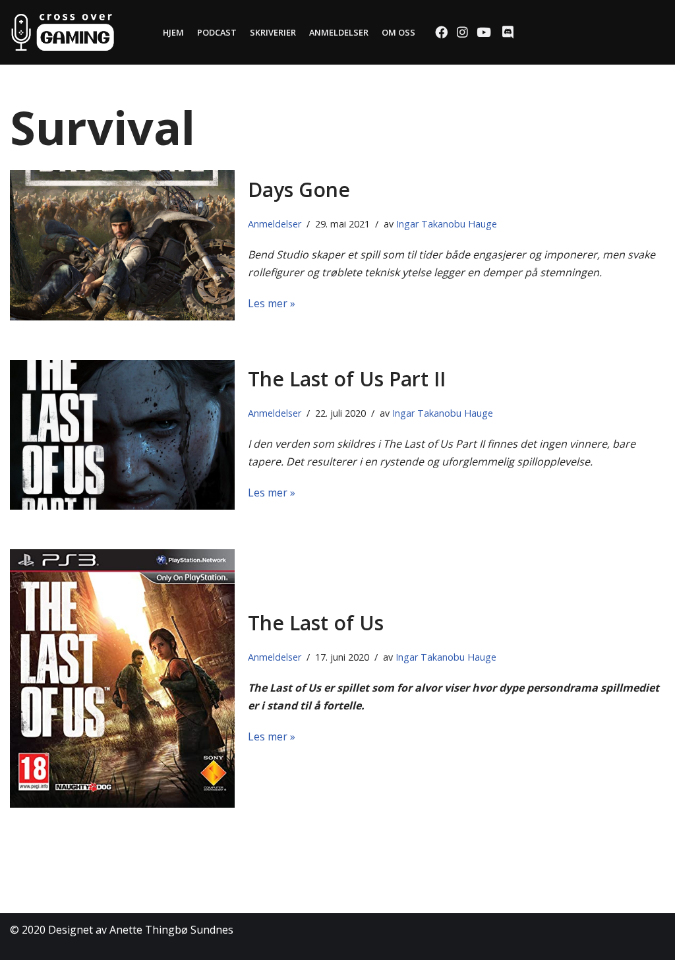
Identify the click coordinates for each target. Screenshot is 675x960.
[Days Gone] (122, 245)
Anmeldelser (338, 32)
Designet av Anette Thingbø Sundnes (140, 929)
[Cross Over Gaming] (62, 32)
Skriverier (273, 32)
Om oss (398, 32)
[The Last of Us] (122, 678)
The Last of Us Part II (347, 378)
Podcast (217, 32)
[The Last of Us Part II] (122, 435)
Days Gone (299, 189)
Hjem (173, 32)
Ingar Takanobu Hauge (446, 224)
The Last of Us (316, 622)
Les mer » (271, 303)
